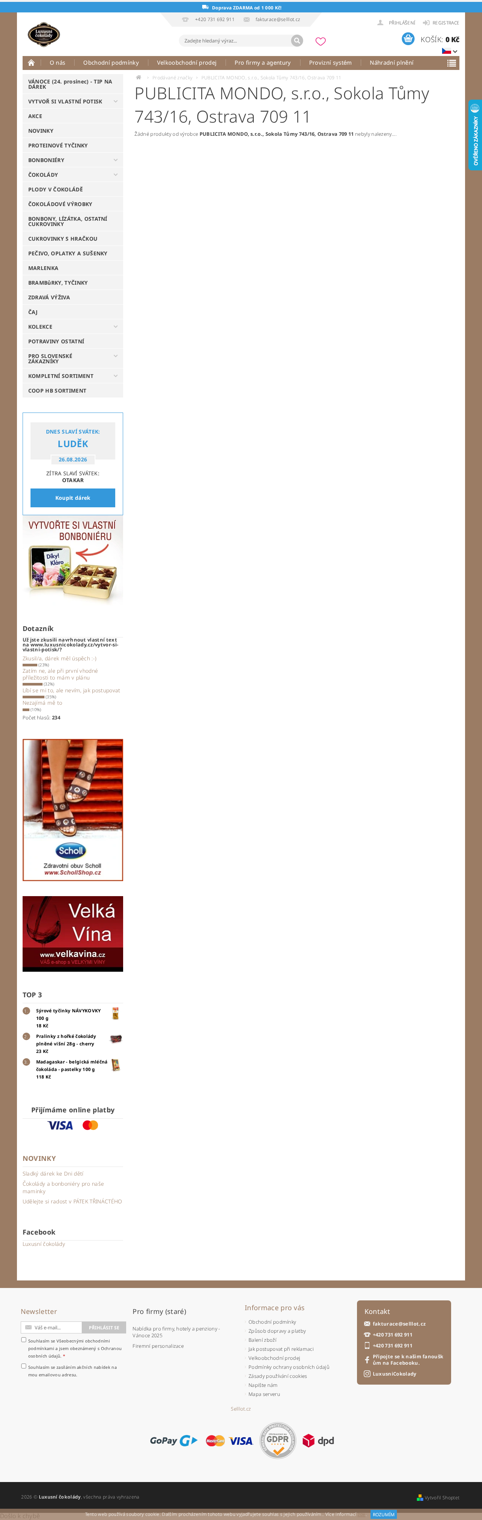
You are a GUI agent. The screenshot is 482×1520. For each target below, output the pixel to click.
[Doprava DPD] (318, 1441)
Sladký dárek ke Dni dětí (53, 1173)
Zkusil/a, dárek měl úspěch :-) (60, 658)
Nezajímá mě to (42, 702)
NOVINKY (40, 130)
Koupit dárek (73, 497)
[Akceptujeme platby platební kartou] (229, 1440)
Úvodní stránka (32, 62)
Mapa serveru (264, 1394)
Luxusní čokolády (44, 1243)
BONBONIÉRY (46, 160)
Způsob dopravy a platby (277, 1330)
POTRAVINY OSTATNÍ (56, 341)
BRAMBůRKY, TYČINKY (58, 282)
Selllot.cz (241, 1408)
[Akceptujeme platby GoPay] (174, 1440)
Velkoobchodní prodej (187, 62)
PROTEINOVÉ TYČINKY (58, 145)
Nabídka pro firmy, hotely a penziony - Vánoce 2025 (176, 1332)
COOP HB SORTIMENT (57, 390)
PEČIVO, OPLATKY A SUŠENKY (68, 253)
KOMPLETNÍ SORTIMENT (60, 375)
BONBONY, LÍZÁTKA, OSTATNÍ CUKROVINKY (67, 221)
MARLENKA (43, 268)
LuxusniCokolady (394, 1374)
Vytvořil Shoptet (442, 1497)
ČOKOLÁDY (43, 174)
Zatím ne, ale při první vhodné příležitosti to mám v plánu (60, 674)
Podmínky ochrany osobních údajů (289, 1367)
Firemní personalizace (158, 1346)
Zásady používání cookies (278, 1376)
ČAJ (33, 312)
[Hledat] (297, 41)
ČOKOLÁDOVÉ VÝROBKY (60, 204)
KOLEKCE (40, 326)
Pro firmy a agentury (263, 62)
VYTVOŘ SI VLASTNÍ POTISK (65, 101)
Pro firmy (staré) (159, 1311)
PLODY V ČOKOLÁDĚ (55, 189)
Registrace (446, 23)
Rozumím (384, 1514)
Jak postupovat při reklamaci (281, 1349)
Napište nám (263, 1385)
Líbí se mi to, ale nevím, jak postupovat (71, 690)
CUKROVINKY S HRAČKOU (63, 238)
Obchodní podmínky (111, 62)
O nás (58, 62)
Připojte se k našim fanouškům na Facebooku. (408, 1359)
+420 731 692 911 (392, 1335)
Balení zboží (262, 1339)
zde (362, 1514)
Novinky (39, 1158)
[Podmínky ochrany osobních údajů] (277, 1440)
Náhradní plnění (391, 62)
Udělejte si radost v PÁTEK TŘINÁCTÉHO (72, 1201)
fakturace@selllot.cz (399, 1324)
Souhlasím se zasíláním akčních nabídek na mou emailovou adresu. (72, 1370)
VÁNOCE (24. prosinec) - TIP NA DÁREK (70, 84)
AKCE (35, 116)
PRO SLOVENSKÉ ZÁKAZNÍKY (50, 358)
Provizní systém (330, 62)
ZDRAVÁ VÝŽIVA (49, 297)
